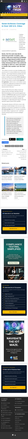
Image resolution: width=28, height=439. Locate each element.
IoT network (7, 145)
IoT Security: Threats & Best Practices (11, 298)
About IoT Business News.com (19, 417)
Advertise (17, 422)
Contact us (17, 426)
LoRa (13, 145)
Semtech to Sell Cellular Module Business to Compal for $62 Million (19, 178)
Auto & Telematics (6, 418)
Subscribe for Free (14, 228)
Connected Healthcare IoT (9, 305)
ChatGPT (13, 139)
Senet (21, 145)
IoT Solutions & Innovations (5, 408)
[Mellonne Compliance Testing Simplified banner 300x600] (14, 259)
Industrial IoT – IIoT (7, 410)
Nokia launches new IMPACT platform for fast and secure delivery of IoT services (7, 153)
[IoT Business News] (14, 7)
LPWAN (16, 145)
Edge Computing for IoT (9, 296)
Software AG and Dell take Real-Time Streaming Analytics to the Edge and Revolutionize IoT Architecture (21, 154)
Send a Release (18, 420)
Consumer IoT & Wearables (5, 423)
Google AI (6, 142)
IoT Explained (19, 403)
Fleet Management (6, 420)
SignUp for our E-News (20, 424)
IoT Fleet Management (8, 303)
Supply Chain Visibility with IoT (10, 300)
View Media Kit (14, 387)
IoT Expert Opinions (20, 401)
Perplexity (21, 139)
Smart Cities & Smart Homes (6, 415)
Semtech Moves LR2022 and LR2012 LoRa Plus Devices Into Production (7, 178)
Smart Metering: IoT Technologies (11, 308)
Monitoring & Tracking (7, 412)
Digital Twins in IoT (8, 293)
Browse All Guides (14, 312)
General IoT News (14, 29)
